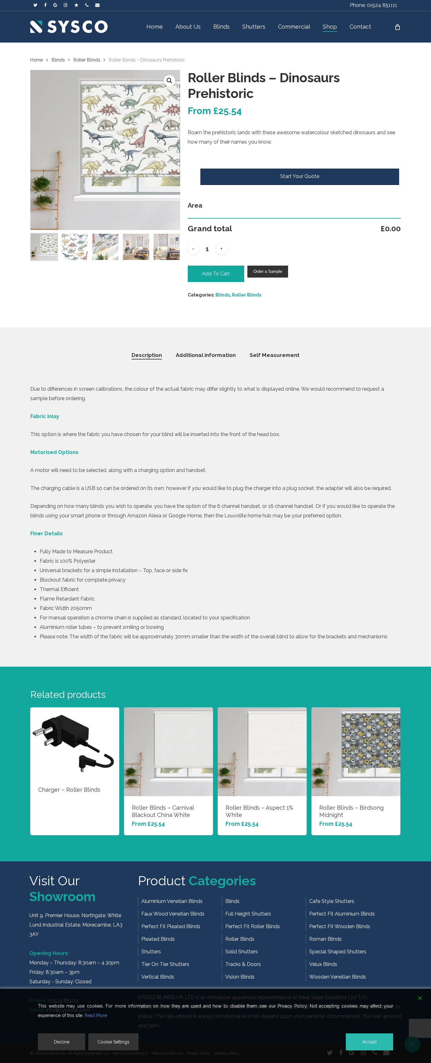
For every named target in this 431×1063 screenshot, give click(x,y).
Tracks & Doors (243, 964)
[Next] (170, 246)
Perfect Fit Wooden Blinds (339, 926)
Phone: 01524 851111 (373, 5)
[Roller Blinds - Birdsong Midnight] (355, 751)
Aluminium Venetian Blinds (172, 901)
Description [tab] (147, 355)
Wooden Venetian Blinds (337, 977)
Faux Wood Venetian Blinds (172, 914)
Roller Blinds (87, 59)
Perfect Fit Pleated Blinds (170, 926)
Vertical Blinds (157, 977)
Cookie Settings (113, 1041)
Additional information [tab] (206, 355)
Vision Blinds (240, 977)
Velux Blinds (323, 964)
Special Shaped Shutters (337, 952)
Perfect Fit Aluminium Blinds (342, 914)
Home (36, 59)
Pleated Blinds (158, 939)
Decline (61, 1041)
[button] (169, 80)
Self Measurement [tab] (274, 355)
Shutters (151, 952)
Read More (96, 1015)
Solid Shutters (241, 952)
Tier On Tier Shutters (165, 964)
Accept (369, 1041)
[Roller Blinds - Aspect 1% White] (262, 751)
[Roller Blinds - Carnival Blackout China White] (168, 751)
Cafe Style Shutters (331, 901)
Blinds (58, 59)
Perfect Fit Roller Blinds (252, 926)
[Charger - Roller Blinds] (74, 742)
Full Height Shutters (248, 914)
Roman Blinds (325, 939)
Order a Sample (267, 271)
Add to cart (216, 274)
